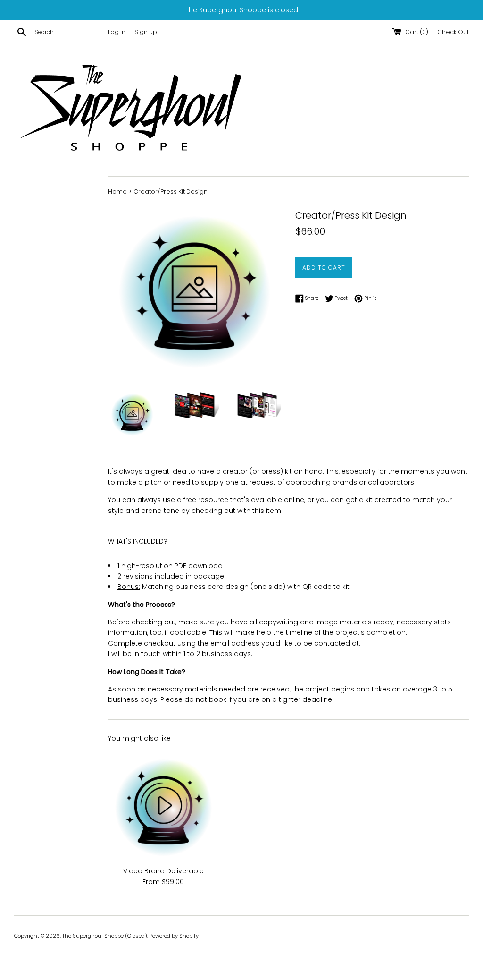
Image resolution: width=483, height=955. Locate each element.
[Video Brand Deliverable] (163, 805)
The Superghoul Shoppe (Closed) (104, 935)
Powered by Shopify (174, 935)
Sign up (145, 32)
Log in (116, 32)
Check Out (453, 32)
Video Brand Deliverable (163, 871)
